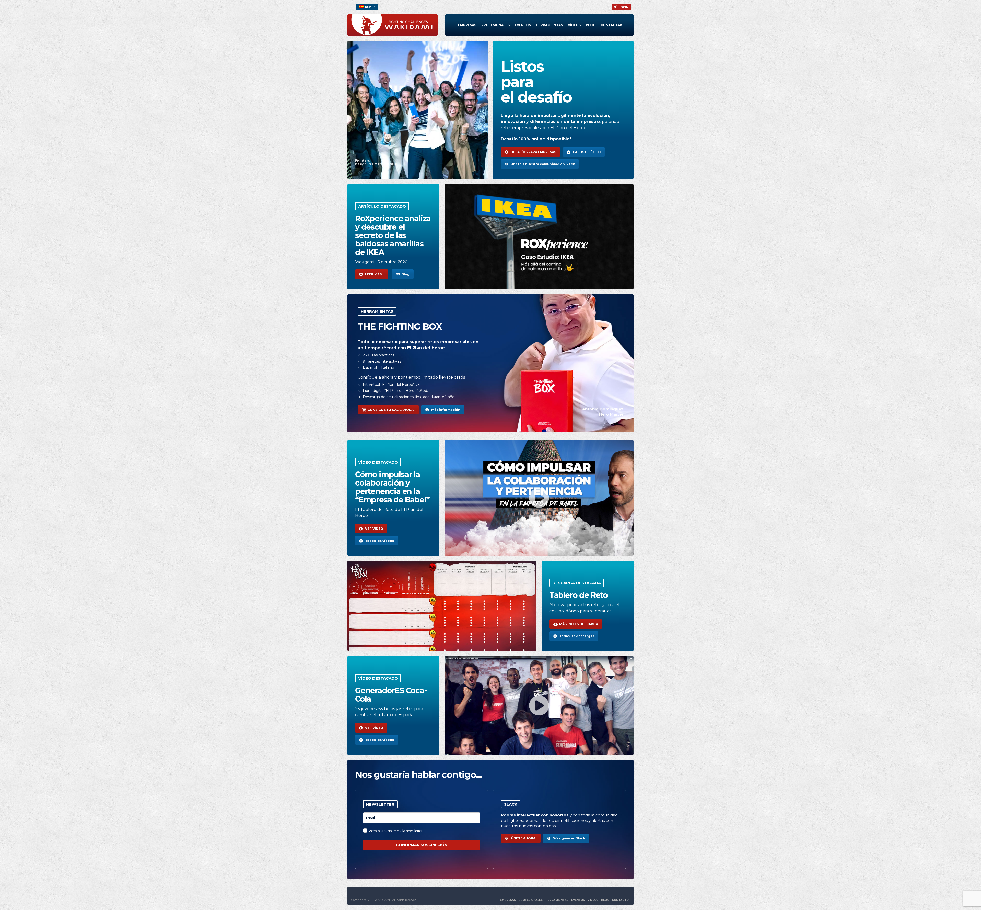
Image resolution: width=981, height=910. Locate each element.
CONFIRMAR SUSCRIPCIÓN (421, 844)
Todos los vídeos (379, 541)
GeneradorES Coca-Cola (391, 695)
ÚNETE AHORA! (523, 838)
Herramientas (549, 25)
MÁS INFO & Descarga (578, 624)
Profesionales (495, 25)
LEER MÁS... (374, 274)
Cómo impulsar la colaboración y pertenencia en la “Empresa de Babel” (392, 487)
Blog (590, 25)
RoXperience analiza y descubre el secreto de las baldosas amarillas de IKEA (393, 235)
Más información (445, 410)
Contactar (611, 25)
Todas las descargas (576, 636)
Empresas (467, 25)
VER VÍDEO (374, 529)
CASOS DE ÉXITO (587, 152)
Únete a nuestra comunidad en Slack (543, 164)
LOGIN (623, 7)
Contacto (620, 900)
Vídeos (574, 25)
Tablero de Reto (578, 595)
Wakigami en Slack (569, 838)
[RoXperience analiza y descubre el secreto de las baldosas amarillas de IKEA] (539, 237)
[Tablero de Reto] (442, 605)
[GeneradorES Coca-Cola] (539, 705)
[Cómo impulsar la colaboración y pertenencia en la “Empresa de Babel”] (539, 498)
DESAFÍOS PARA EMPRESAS (533, 152)
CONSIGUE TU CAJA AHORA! (391, 410)
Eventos (523, 25)
